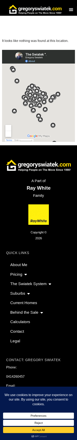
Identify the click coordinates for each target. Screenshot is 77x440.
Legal (15, 341)
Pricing (16, 274)
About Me (18, 265)
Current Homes (23, 303)
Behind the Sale (24, 312)
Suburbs (17, 293)
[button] (71, 9)
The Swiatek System (28, 284)
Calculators (20, 322)
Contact (17, 331)
